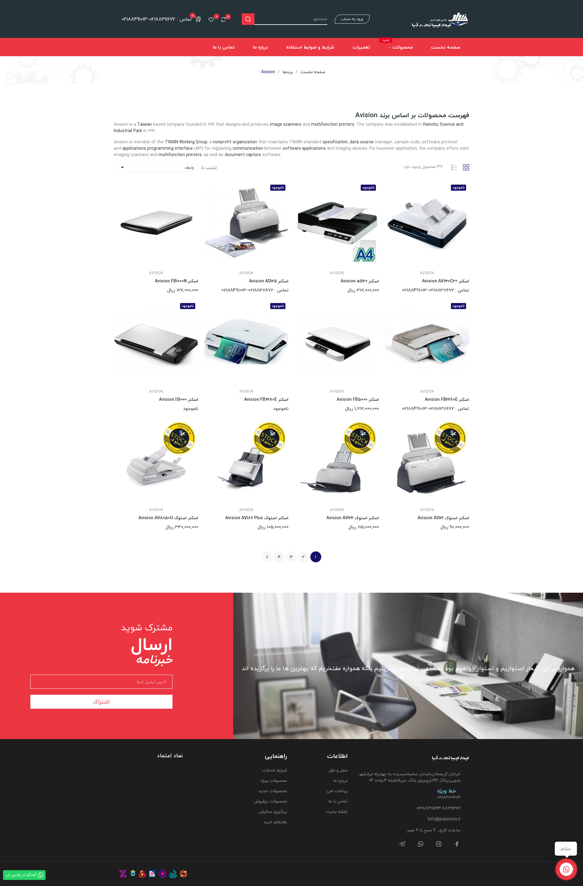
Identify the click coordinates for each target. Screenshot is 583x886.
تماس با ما (338, 801)
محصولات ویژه (274, 780)
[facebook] (457, 844)
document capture (243, 154)
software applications (304, 148)
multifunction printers (332, 124)
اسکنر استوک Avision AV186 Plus (256, 518)
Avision (427, 273)
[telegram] (402, 844)
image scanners (286, 124)
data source (361, 142)
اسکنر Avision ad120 (360, 281)
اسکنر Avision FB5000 (358, 400)
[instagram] (439, 844)
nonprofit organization (235, 142)
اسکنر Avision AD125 (268, 281)
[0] (223, 19)
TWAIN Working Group (186, 142)
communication (248, 148)
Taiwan (144, 124)
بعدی (267, 557)
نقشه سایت (337, 811)
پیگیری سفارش (273, 811)
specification (335, 142)
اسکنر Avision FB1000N (176, 281)
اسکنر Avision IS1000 (178, 400)
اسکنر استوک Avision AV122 (352, 518)
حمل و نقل (338, 770)
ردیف (156, 167)
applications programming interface (157, 148)
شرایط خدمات (274, 770)
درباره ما (340, 780)
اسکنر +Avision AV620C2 (445, 281)
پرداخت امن (337, 791)
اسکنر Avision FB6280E (266, 400)
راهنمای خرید (275, 822)
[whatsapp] (421, 844)
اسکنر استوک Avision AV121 (443, 518)
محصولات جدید (272, 791)
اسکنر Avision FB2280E (447, 400)
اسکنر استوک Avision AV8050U (168, 518)
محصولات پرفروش (270, 801)
